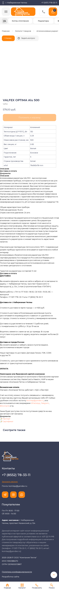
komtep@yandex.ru (35, 400)
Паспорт (6, 419)
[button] (27, 38)
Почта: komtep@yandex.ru (14, 486)
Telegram (45, 403)
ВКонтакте (5, 406)
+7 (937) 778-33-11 (49, 3)
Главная (6, 31)
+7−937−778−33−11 (15, 297)
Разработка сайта (10, 577)
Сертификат (8, 421)
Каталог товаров (23, 31)
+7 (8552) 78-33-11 (35, 297)
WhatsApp (35, 403)
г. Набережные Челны (16, 3)
